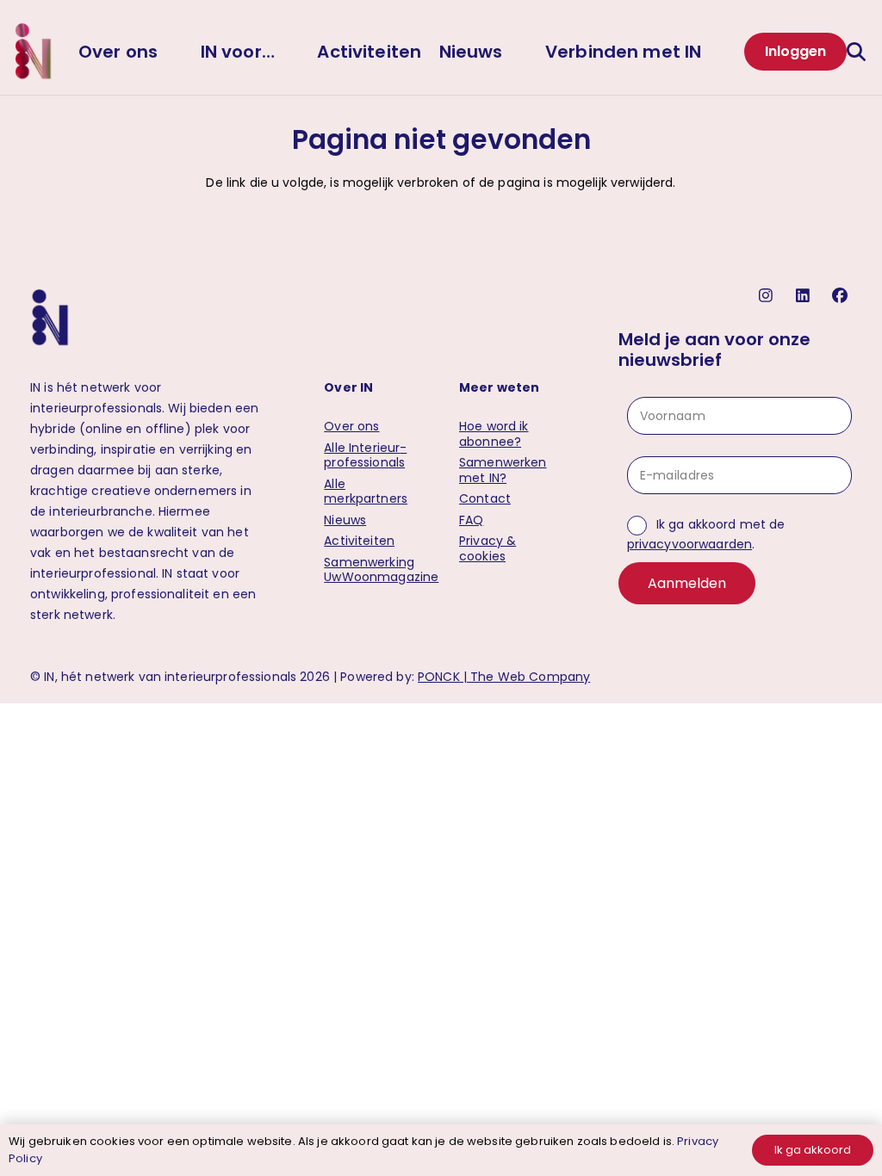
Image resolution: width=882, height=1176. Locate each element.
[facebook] (842, 296)
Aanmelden (687, 583)
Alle (365, 455)
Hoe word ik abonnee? (494, 434)
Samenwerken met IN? (503, 470)
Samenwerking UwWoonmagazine (381, 570)
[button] (858, 51)
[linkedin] (805, 296)
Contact (485, 498)
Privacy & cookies (487, 548)
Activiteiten (359, 540)
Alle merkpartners (365, 491)
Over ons (351, 426)
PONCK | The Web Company (504, 676)
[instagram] (768, 296)
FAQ (471, 520)
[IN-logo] (33, 52)
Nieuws (345, 520)
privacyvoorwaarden (690, 544)
